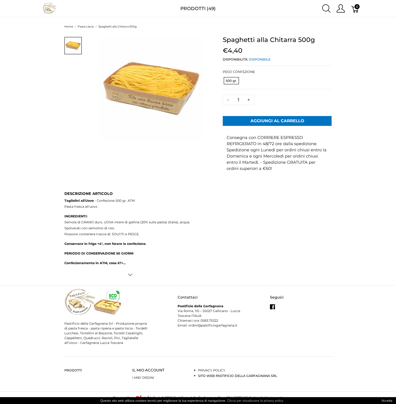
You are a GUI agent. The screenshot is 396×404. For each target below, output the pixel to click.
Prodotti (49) (198, 8)
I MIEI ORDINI (143, 378)
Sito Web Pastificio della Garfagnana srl (237, 376)
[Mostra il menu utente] (340, 8)
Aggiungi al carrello (277, 120)
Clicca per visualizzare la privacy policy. (255, 400)
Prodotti (73, 370)
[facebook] (272, 308)
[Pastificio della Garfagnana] (49, 8)
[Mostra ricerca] (326, 8)
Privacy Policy (211, 370)
